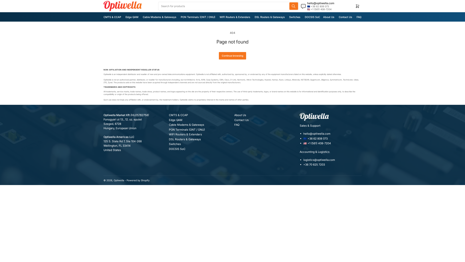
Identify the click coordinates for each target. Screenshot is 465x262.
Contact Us (345, 17)
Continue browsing (232, 55)
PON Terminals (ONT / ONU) (198, 17)
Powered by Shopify (138, 180)
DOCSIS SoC (312, 17)
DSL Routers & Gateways (270, 17)
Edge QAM (132, 17)
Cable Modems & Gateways (159, 17)
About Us (328, 17)
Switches (294, 17)
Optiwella (119, 180)
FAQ (359, 17)
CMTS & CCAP (112, 17)
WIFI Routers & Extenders (235, 17)
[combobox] (228, 6)
